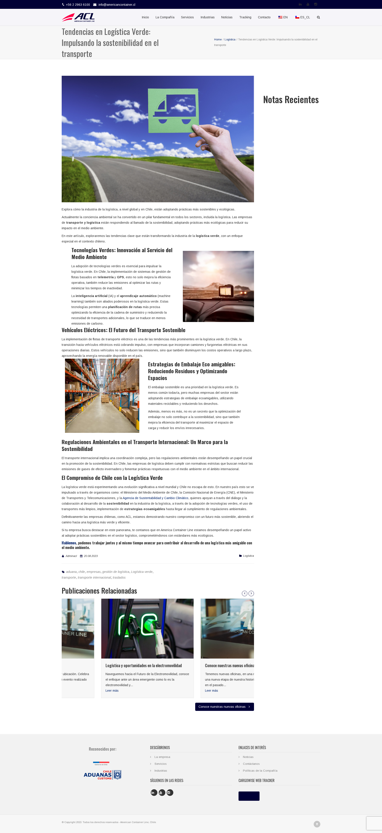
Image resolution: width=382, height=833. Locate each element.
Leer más (72, 690)
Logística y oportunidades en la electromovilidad (104, 665)
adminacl (71, 556)
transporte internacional (94, 577)
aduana (71, 572)
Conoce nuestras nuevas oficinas (191, 665)
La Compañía (165, 17)
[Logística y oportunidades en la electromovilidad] (108, 629)
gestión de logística (115, 572)
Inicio (145, 17)
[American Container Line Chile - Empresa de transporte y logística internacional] (78, 17)
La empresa (162, 757)
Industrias (208, 17)
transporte (69, 577)
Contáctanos (251, 763)
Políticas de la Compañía (260, 770)
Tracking (245, 17)
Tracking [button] (249, 796)
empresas (94, 572)
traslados (119, 577)
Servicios (187, 17)
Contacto (264, 17)
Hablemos (69, 542)
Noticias (227, 17)
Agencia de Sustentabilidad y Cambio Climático (155, 498)
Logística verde (142, 572)
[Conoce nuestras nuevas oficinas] (207, 629)
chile (81, 572)
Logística (248, 555)
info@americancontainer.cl (117, 4)
